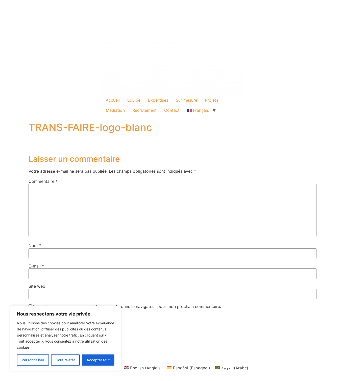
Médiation (115, 110)
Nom (35, 245)
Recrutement (144, 110)
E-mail (36, 266)
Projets (211, 100)
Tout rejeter (65, 360)
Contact (172, 110)
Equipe (133, 100)
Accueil (113, 100)
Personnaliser (33, 360)
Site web (37, 286)
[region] (65, 338)
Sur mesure (186, 100)
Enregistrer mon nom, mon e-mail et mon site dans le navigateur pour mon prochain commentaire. (127, 306)
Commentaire (43, 181)
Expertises (158, 100)
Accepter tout (98, 360)
